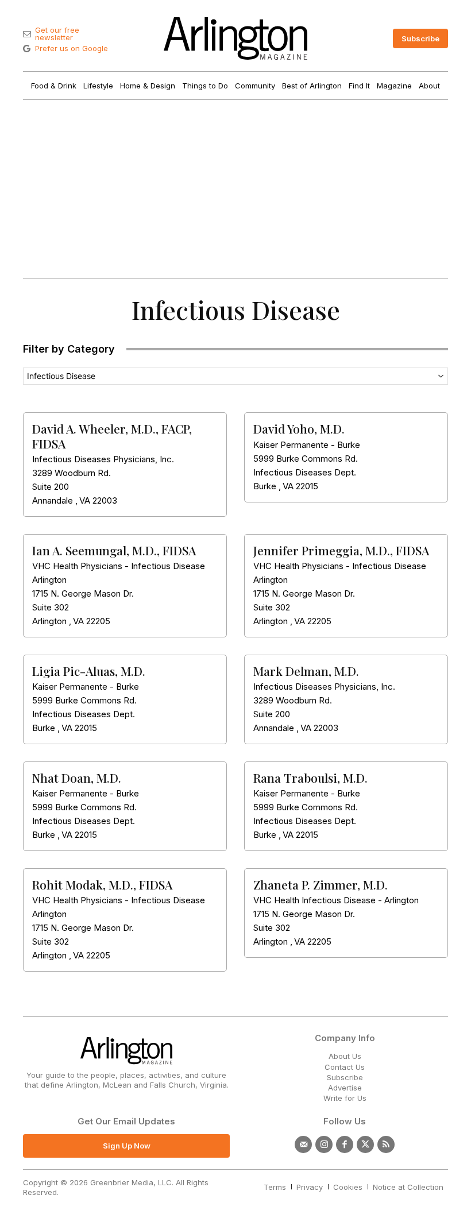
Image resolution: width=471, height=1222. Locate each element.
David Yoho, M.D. (299, 428)
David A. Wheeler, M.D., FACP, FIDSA (112, 435)
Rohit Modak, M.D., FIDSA (102, 884)
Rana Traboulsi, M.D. (310, 777)
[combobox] (235, 376)
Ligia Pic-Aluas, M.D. (88, 671)
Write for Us (344, 1098)
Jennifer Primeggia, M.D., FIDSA (341, 550)
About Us (345, 1056)
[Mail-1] (303, 1144)
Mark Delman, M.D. (306, 671)
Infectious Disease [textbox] (61, 376)
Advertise (345, 1087)
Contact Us (345, 1067)
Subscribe (345, 1077)
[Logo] (235, 38)
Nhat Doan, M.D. (76, 777)
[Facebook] (344, 1144)
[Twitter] (365, 1144)
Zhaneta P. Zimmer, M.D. (320, 884)
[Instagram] (324, 1144)
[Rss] (386, 1144)
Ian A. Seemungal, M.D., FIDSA (114, 550)
